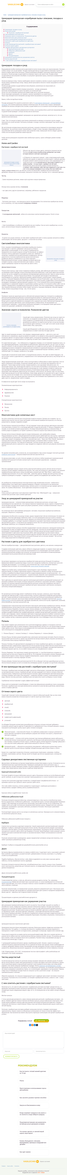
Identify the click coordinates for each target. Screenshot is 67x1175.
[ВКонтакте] (30, 1025)
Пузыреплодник (14, 55)
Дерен (11, 54)
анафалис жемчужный (8, 454)
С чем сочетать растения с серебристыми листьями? (21, 60)
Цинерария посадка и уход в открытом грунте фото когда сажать (11, 164)
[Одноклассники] (32, 1025)
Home (4, 15)
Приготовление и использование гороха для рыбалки (33, 1089)
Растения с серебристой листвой (19, 33)
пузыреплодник (7, 882)
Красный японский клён (16, 49)
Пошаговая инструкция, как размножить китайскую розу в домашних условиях (33, 1123)
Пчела (22, 1080)
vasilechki (15, 4)
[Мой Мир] (35, 1025)
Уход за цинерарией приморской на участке (18, 39)
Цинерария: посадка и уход (13, 29)
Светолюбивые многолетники (14, 34)
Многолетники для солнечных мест (16, 37)
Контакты (17, 1166)
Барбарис (11, 52)
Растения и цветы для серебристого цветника (19, 41)
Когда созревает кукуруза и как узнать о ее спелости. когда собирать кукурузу (33, 1113)
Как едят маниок (25, 1152)
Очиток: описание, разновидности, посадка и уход (11, 326)
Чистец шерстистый (11, 59)
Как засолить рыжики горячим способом (33, 1097)
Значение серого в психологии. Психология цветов (20, 36)
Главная (3, 1166)
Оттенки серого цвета (11, 46)
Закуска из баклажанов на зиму (30, 1105)
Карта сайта (10, 1166)
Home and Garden (10, 31)
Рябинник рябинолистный (17, 50)
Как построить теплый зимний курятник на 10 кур (33, 1072)
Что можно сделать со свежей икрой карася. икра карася (32, 1132)
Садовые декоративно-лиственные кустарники (19, 47)
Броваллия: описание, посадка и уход (55, 259)
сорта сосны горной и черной (40, 566)
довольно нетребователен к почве (50, 965)
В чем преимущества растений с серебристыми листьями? (23, 44)
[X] (37, 1025)
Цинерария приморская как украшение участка (19, 57)
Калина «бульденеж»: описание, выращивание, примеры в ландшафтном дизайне (33, 1142)
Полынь (7, 42)
